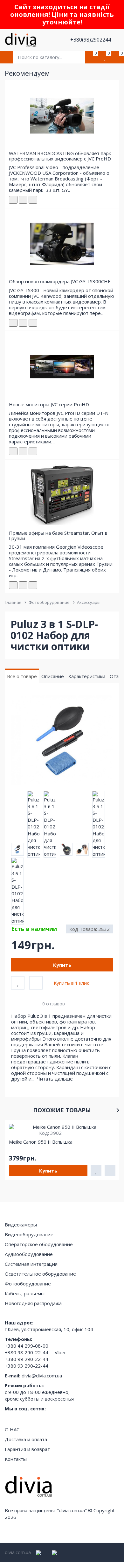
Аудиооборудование (29, 1254)
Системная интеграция (31, 1264)
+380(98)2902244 (91, 39)
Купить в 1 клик (71, 983)
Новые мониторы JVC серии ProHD (49, 404)
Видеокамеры (21, 1224)
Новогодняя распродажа (33, 1303)
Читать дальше (55, 1078)
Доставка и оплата (26, 1439)
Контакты (16, 1459)
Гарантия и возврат (27, 1449)
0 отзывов (53, 1004)
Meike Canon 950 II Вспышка (40, 1142)
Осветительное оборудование (40, 1274)
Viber (60, 1352)
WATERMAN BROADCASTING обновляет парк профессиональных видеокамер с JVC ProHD (60, 156)
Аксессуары (88, 602)
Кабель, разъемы (25, 1293)
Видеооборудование (29, 1234)
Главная (13, 602)
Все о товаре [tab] (22, 676)
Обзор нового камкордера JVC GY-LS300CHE (60, 281)
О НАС (12, 1429)
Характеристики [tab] (86, 676)
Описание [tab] (52, 676)
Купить (62, 965)
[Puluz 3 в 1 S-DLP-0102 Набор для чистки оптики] (62, 740)
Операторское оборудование (39, 1244)
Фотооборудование (49, 602)
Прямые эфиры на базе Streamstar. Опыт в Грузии (58, 535)
